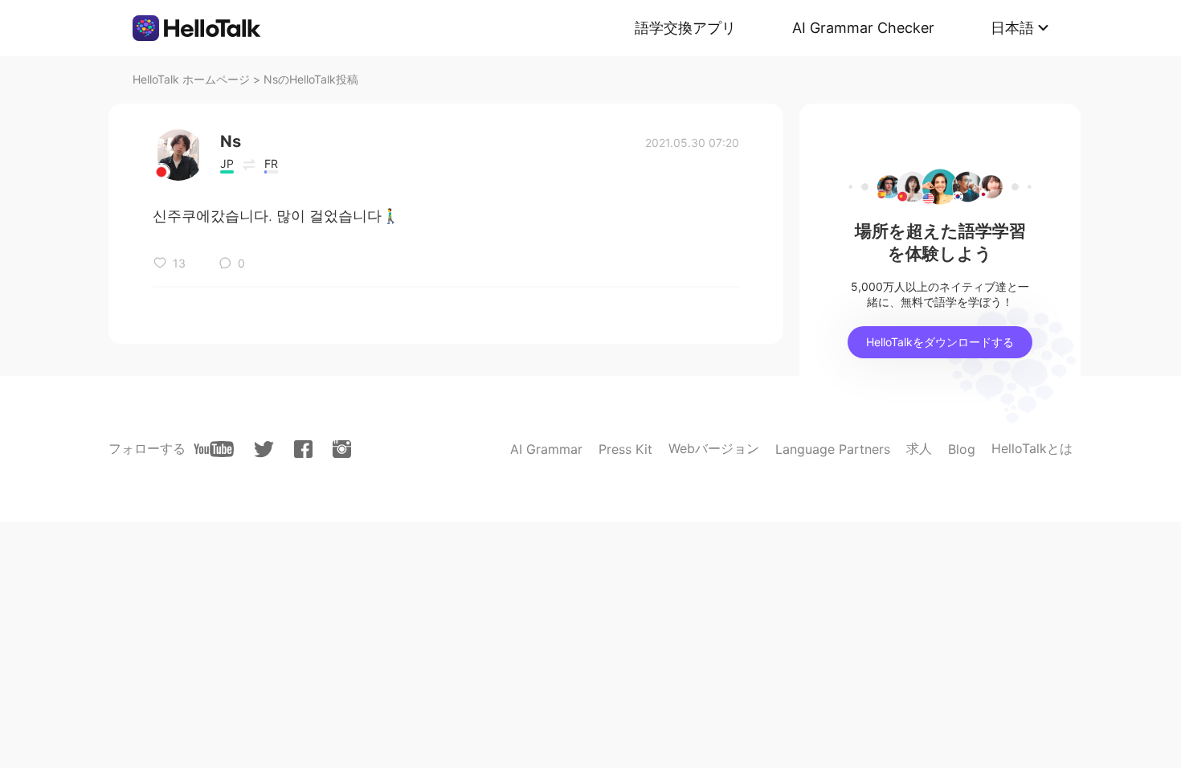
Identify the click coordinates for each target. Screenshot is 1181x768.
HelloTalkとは (1032, 448)
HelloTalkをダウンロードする (940, 342)
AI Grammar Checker (863, 27)
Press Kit (625, 449)
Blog (961, 449)
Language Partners (832, 449)
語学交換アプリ (685, 27)
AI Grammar (546, 449)
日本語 (1012, 27)
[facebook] (303, 449)
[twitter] (264, 449)
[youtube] (214, 449)
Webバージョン (713, 448)
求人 (919, 448)
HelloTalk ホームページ (191, 79)
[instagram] (342, 449)
